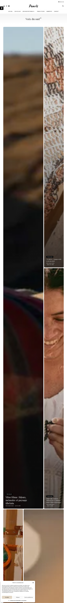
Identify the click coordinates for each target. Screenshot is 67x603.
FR (59, 2)
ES (63, 2)
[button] (1, 8)
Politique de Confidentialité (15, 600)
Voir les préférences (28, 597)
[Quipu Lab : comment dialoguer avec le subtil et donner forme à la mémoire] (54, 388)
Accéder (7, 597)
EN (61, 2)
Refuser (18, 597)
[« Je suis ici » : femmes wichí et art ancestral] (54, 147)
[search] (63, 6)
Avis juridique (23, 600)
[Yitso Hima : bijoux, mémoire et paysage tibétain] (23, 268)
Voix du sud (9, 494)
